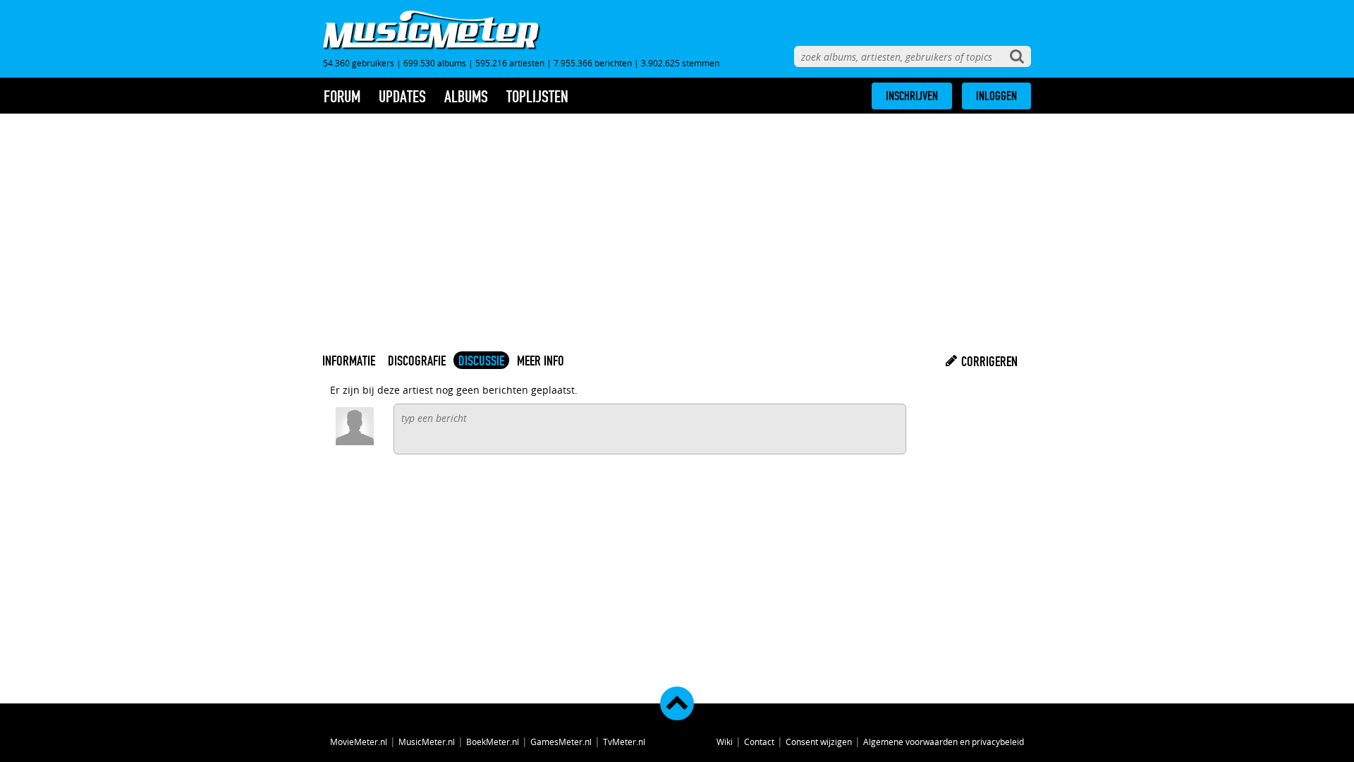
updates (402, 97)
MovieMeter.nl (358, 741)
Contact (759, 741)
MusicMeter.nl (426, 741)
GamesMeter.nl (561, 741)
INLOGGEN (996, 96)
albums (466, 97)
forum (342, 97)
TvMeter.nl (624, 741)
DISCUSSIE (481, 360)
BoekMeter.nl (492, 741)
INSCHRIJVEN (912, 96)
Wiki (724, 741)
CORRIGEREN (988, 361)
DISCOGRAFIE (417, 360)
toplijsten (537, 97)
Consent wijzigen (819, 741)
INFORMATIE (348, 360)
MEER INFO (540, 360)
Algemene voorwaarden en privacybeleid (943, 741)
